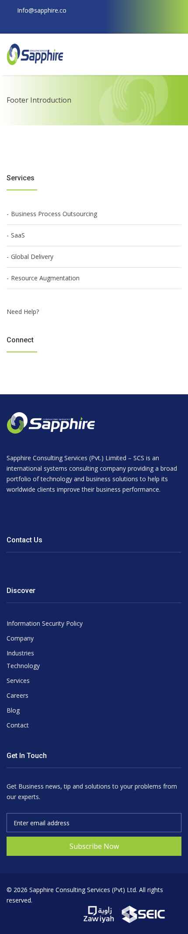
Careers (17, 695)
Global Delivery (32, 256)
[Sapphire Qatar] (99, 914)
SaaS (18, 235)
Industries (20, 653)
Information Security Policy (45, 623)
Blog (13, 710)
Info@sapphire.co (41, 10)
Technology (23, 666)
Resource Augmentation (45, 278)
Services (18, 680)
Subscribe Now (94, 846)
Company (20, 638)
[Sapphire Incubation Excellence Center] (143, 914)
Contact (18, 725)
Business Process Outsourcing (54, 214)
